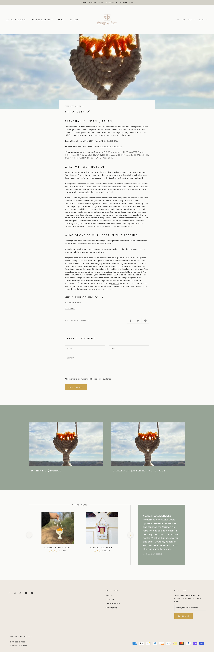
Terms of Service (113, 603)
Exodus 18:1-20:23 (111, 141)
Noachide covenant (83, 186)
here (99, 126)
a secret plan (84, 192)
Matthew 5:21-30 (103, 152)
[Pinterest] (20, 593)
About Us (109, 595)
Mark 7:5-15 (123, 152)
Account (181, 20)
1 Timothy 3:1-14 (129, 155)
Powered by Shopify (18, 645)
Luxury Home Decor (16, 20)
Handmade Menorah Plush (57, 548)
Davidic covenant (120, 186)
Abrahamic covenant (102, 186)
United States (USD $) (20, 637)
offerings (115, 283)
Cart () (203, 20)
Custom (74, 20)
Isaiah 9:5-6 (117, 146)
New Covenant (142, 186)
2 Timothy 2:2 (142, 155)
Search (191, 20)
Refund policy (111, 607)
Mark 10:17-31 (134, 152)
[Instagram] (14, 593)
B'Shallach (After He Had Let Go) (139, 470)
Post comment (76, 387)
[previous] (29, 535)
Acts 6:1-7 (76, 155)
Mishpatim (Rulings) (47, 470)
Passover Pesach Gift (102, 548)
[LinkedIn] (32, 593)
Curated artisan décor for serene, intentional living (107, 3)
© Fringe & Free (17, 642)
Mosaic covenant (87, 183)
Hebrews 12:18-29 (81, 158)
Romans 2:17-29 (88, 155)
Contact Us (110, 599)
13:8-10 (105, 155)
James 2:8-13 (95, 158)
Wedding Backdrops (42, 20)
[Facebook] (9, 593)
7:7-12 (98, 155)
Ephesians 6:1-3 (115, 155)
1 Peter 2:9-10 (107, 158)
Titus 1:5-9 (69, 158)
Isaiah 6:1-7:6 (105, 146)
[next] (130, 535)
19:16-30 (114, 152)
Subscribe (183, 616)
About (61, 20)
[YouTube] (26, 593)
